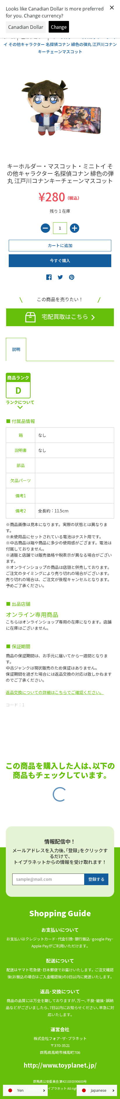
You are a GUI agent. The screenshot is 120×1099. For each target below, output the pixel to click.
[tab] (16, 349)
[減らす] (45, 228)
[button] (49, 277)
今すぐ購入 (60, 260)
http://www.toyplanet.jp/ (60, 1065)
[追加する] (74, 228)
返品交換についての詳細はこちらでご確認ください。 (55, 692)
